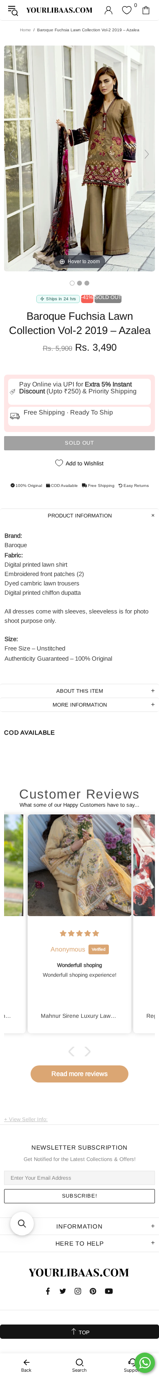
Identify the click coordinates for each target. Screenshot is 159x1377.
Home (25, 30)
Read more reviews (79, 1073)
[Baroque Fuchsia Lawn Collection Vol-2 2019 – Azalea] (72, 283)
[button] (73, 1051)
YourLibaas (59, 10)
